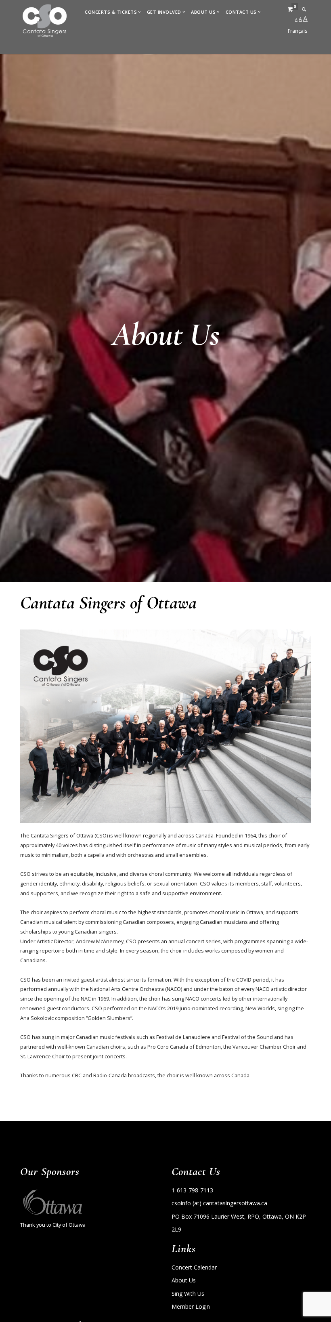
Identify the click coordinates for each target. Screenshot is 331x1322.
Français (298, 30)
